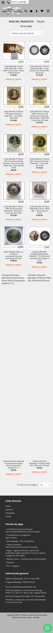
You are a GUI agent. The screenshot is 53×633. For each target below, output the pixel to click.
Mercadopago (12, 541)
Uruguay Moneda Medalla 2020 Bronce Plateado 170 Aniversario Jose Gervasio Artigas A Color (39, 256)
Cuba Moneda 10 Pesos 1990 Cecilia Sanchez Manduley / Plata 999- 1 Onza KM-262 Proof (13, 209)
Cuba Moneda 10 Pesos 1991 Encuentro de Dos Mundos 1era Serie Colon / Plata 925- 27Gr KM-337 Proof (13, 163)
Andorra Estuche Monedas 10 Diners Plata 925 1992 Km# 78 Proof (39, 463)
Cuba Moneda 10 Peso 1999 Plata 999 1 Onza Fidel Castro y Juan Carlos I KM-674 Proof (13, 69)
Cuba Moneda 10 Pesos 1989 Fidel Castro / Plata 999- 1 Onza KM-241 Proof (39, 209)
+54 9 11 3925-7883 (31, 578)
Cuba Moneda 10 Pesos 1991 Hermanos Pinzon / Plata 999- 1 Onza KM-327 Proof (39, 162)
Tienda (8, 516)
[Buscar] (26, 11)
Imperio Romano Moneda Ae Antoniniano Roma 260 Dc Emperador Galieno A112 (13, 464)
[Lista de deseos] (42, 11)
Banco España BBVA (14, 531)
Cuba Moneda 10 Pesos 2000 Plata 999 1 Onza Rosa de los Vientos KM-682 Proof (39, 69)
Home (8, 506)
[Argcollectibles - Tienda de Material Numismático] (12, 11)
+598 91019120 (28, 582)
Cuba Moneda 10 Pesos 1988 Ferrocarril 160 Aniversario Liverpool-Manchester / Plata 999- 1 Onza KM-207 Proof (39, 115)
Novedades (10, 513)
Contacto (9, 509)
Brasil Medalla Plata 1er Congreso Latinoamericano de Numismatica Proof (13, 255)
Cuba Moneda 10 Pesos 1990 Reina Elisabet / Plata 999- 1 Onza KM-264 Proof (13, 114)
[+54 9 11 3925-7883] (9, 2)
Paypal (9, 550)
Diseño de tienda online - (25, 617)
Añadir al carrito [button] (13, 79)
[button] (32, 11)
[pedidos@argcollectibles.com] (4, 2)
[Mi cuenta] (37, 11)
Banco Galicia (11, 537)
